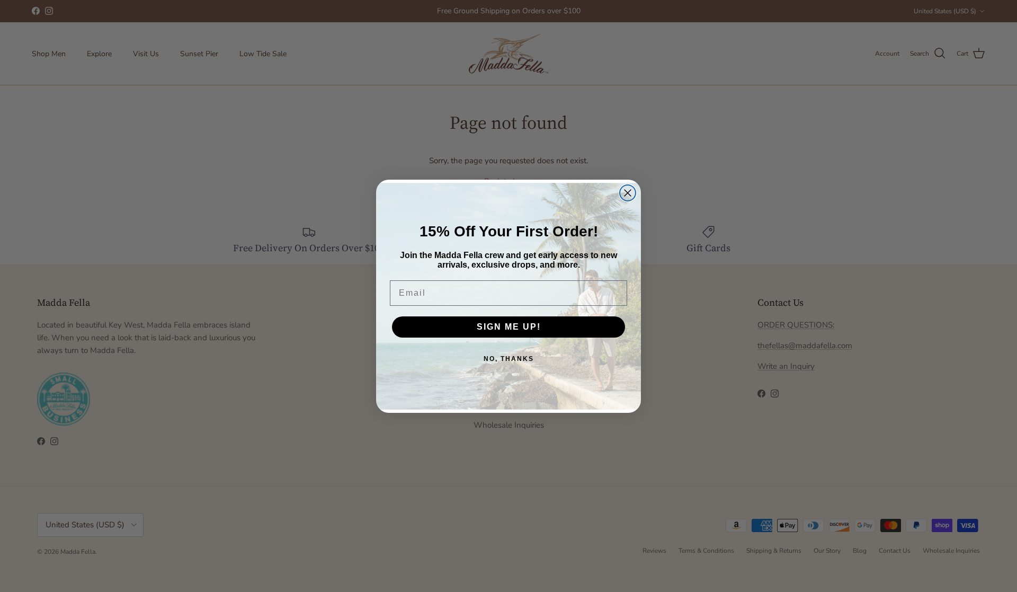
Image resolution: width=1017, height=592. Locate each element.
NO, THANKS (509, 359)
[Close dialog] (628, 193)
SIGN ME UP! (509, 326)
